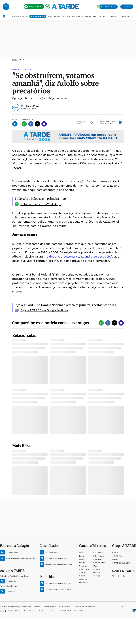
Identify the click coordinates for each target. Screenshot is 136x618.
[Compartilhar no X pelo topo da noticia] (37, 124)
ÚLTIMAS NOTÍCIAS (19, 16)
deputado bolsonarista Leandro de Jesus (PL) (80, 256)
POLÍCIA (103, 16)
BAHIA (95, 16)
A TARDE (116, 553)
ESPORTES (76, 16)
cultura (82, 572)
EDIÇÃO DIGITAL (126, 16)
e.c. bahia (98, 553)
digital (82, 576)
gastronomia (99, 562)
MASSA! (115, 559)
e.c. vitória (98, 556)
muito (96, 566)
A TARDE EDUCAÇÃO (121, 563)
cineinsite (83, 566)
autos (81, 553)
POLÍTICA (66, 16)
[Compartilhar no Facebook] (30, 124)
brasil (81, 559)
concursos (84, 569)
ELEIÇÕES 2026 (39, 16)
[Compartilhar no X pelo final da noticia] (114, 323)
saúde (82, 562)
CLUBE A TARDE (108, 7)
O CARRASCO (113, 16)
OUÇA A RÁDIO (35, 7)
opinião (96, 572)
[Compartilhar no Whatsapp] (24, 124)
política (96, 576)
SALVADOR (86, 16)
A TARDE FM (117, 556)
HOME (14, 60)
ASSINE (127, 7)
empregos (97, 559)
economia (83, 582)
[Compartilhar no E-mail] (44, 124)
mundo (96, 569)
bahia (81, 556)
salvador (83, 579)
